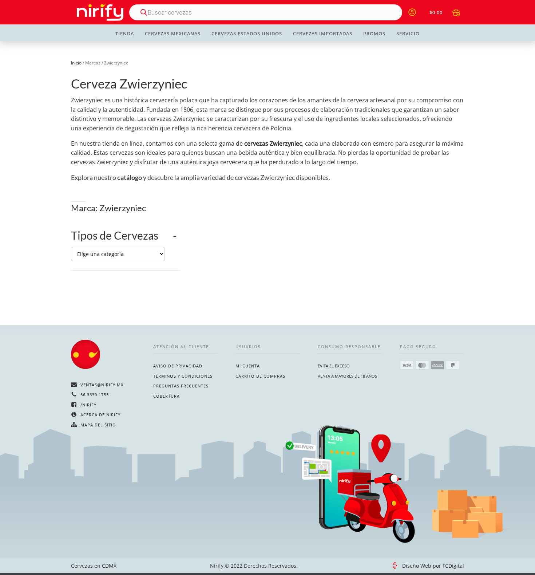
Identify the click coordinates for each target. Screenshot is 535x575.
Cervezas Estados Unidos (246, 33)
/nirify (88, 404)
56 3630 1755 (94, 394)
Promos (374, 33)
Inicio (76, 63)
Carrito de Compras (260, 376)
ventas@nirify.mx (102, 384)
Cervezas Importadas (322, 33)
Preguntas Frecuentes (181, 386)
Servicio (408, 33)
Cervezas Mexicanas (173, 33)
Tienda (124, 33)
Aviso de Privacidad (177, 366)
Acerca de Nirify (100, 414)
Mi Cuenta (247, 366)
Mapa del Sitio (98, 425)
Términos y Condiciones (183, 376)
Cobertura (166, 396)
